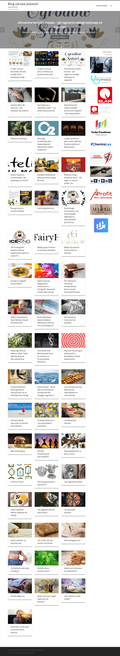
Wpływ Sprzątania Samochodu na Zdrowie (71, 250)
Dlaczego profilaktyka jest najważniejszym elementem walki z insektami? (45, 144)
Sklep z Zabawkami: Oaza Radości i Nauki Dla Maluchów (19, 320)
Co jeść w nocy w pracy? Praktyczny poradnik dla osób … (46, 71)
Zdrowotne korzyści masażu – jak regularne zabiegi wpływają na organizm (72, 74)
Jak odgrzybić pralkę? (73, 482)
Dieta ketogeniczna (72, 540)
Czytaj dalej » (60, 37)
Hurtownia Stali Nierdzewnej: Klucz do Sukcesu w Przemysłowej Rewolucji (45, 356)
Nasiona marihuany (19, 138)
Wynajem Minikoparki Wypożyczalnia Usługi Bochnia (46, 178)
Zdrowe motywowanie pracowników (43, 454)
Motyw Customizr (30, 652)
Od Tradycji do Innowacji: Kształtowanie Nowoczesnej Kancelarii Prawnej (72, 286)
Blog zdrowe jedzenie (19, 650)
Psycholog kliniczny (45, 208)
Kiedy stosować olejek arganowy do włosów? (46, 599)
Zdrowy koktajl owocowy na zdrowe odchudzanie (19, 423)
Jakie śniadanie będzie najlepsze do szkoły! (19, 512)
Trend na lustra (17, 482)
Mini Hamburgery (18, 451)
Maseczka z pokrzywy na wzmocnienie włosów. (20, 630)
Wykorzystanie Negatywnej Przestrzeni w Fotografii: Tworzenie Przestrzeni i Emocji (46, 286)
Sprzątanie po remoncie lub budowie (70, 320)
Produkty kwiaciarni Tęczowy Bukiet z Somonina (45, 423)
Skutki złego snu (18, 596)
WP (14, 652)
